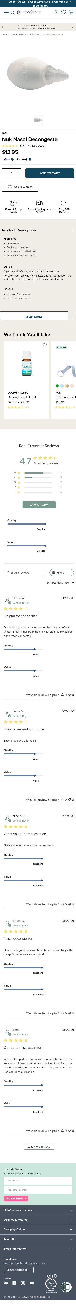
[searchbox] (25, 572)
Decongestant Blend (22, 397)
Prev (3, 27)
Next (73, 27)
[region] (38, 473)
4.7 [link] (22, 145)
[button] (62, 695)
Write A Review (39, 505)
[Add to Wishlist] (45, 345)
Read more (34, 317)
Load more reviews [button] (38, 1147)
